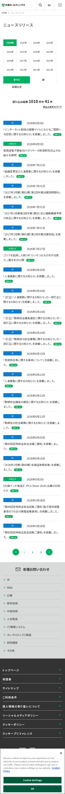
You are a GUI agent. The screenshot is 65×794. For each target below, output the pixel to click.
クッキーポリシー (13, 724)
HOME (4, 12)
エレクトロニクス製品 (19, 635)
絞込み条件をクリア (52, 106)
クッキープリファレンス (17, 733)
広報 (9, 595)
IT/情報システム (16, 627)
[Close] (61, 753)
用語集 (7, 679)
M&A (9, 587)
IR (43, 79)
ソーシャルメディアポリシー (20, 715)
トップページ (10, 670)
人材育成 (12, 619)
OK (32, 788)
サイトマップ (10, 688)
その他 (10, 650)
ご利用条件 (9, 697)
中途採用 (12, 611)
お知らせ (17, 87)
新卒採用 (12, 603)
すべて (17, 79)
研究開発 (12, 643)
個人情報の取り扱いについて (21, 706)
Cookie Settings (32, 780)
